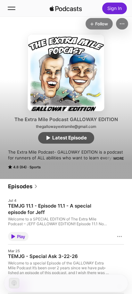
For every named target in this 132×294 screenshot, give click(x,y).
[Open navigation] (11, 8)
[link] (23, 186)
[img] (66, 8)
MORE (118, 158)
